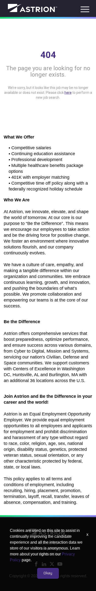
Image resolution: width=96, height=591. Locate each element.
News (48, 28)
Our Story (48, 55)
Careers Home (48, 37)
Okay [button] (48, 573)
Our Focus (47, 19)
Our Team (48, 46)
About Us (48, 10)
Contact (48, 64)
